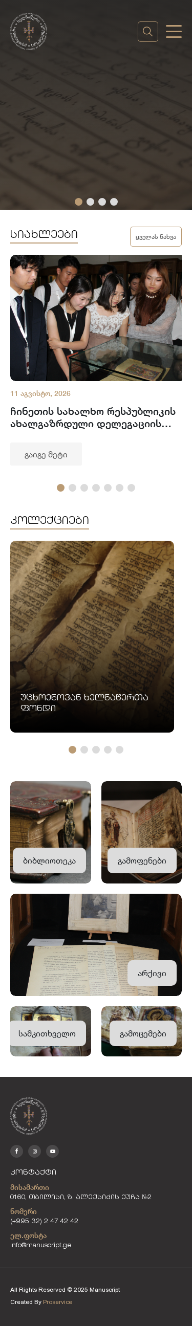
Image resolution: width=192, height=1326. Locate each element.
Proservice (57, 1302)
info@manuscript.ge (41, 1246)
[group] (98, 360)
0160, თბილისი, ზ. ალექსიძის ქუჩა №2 (81, 1198)
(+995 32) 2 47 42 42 (44, 1222)
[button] (78, 202)
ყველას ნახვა (156, 236)
